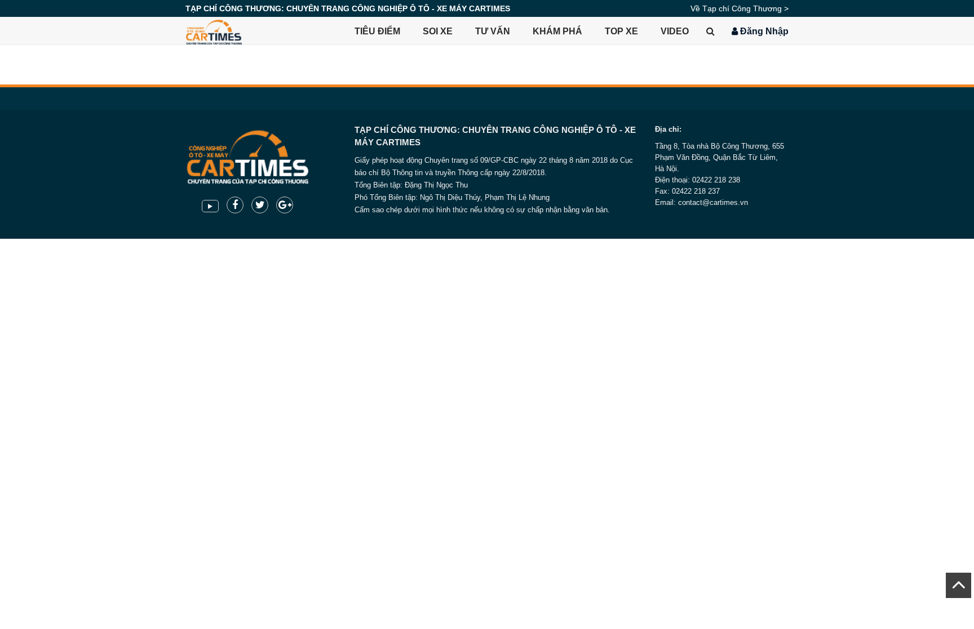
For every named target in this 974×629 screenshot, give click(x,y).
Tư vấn (492, 31)
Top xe (621, 31)
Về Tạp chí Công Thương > (739, 8)
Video (675, 31)
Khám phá (557, 31)
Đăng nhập (763, 31)
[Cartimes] (213, 31)
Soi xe (438, 31)
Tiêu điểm (377, 31)
